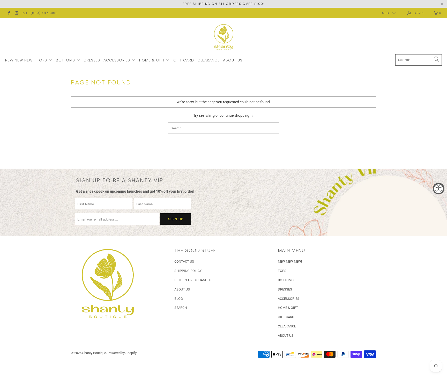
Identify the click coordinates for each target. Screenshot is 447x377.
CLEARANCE (208, 60)
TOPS (42, 60)
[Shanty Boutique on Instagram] (16, 13)
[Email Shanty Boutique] (24, 13)
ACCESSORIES (117, 60)
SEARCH (180, 308)
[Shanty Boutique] (223, 37)
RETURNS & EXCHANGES (192, 280)
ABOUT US (232, 60)
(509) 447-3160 (44, 13)
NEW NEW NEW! (19, 60)
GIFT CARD (183, 60)
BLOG (178, 299)
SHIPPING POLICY (188, 271)
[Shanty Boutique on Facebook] (8, 13)
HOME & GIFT (152, 60)
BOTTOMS (66, 60)
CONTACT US (184, 261)
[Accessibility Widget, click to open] (438, 188)
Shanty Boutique (94, 353)
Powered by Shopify (122, 353)
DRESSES (92, 60)
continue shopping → (237, 115)
